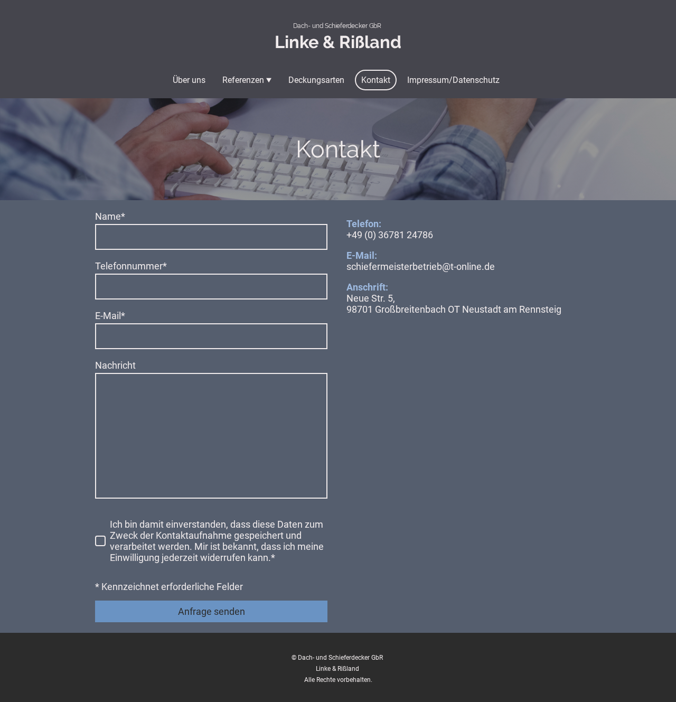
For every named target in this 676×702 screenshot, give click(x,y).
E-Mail (110, 315)
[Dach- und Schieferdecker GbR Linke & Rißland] (338, 56)
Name (110, 216)
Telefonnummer (131, 266)
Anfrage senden (211, 611)
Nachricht (115, 365)
